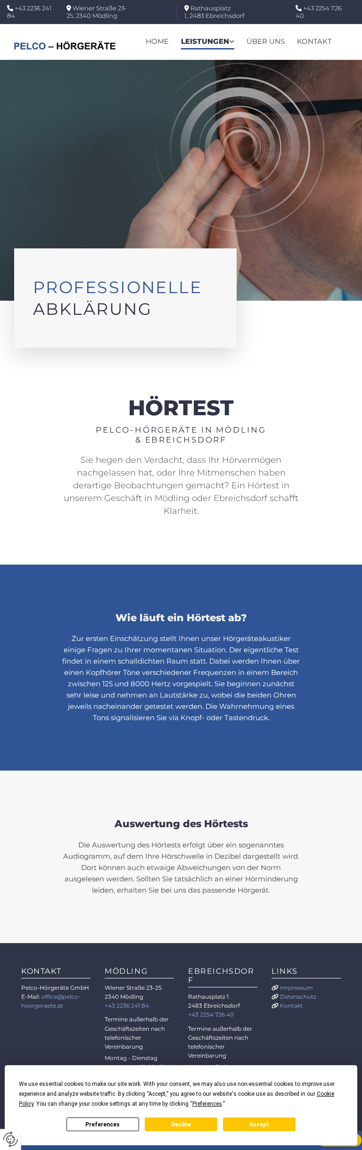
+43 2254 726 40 (319, 11)
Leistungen (205, 41)
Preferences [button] (207, 1104)
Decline (181, 1124)
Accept (259, 1124)
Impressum (296, 987)
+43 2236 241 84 (29, 11)
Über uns (266, 41)
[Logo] (65, 45)
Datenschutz (298, 996)
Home (157, 41)
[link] (207, 42)
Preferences (102, 1124)
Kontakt (314, 41)
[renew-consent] (10, 1139)
